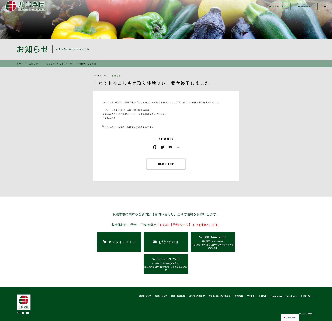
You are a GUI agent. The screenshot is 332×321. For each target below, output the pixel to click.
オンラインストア (197, 296)
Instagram (276, 296)
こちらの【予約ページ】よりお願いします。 (188, 225)
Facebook (291, 296)
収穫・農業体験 (178, 296)
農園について (145, 296)
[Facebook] (154, 147)
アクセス (251, 296)
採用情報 (239, 296)
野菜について (161, 296)
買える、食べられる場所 (220, 296)
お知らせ (116, 75)
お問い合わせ (307, 296)
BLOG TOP (166, 163)
